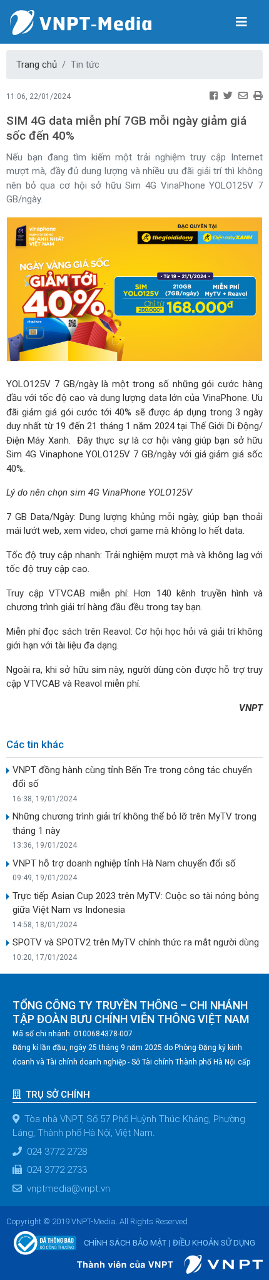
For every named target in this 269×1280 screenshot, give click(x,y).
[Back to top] (243, 1239)
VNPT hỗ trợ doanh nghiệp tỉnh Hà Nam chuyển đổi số (124, 863)
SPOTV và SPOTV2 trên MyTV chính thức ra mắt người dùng (136, 942)
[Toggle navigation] (241, 21)
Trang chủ (36, 64)
